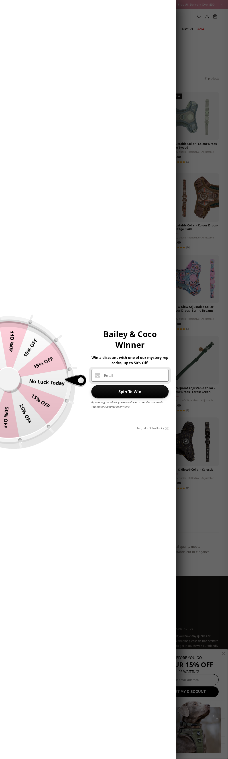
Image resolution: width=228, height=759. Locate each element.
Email (108, 375)
